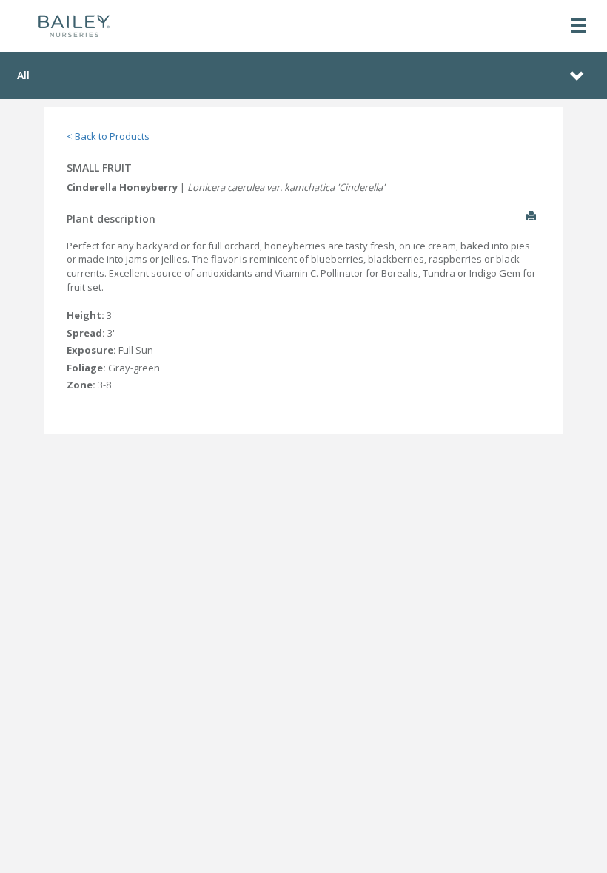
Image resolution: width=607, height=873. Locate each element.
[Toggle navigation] (579, 26)
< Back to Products (108, 136)
